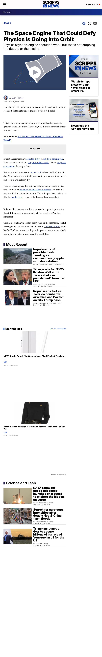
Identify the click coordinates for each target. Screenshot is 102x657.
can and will (35, 172)
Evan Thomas (18, 98)
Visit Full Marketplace (58, 329)
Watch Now (92, 4)
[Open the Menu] (4, 4)
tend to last (17, 197)
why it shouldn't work (38, 162)
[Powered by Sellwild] (62, 474)
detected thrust (33, 158)
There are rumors (52, 226)
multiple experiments (53, 158)
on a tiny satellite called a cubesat (35, 189)
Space (7, 23)
